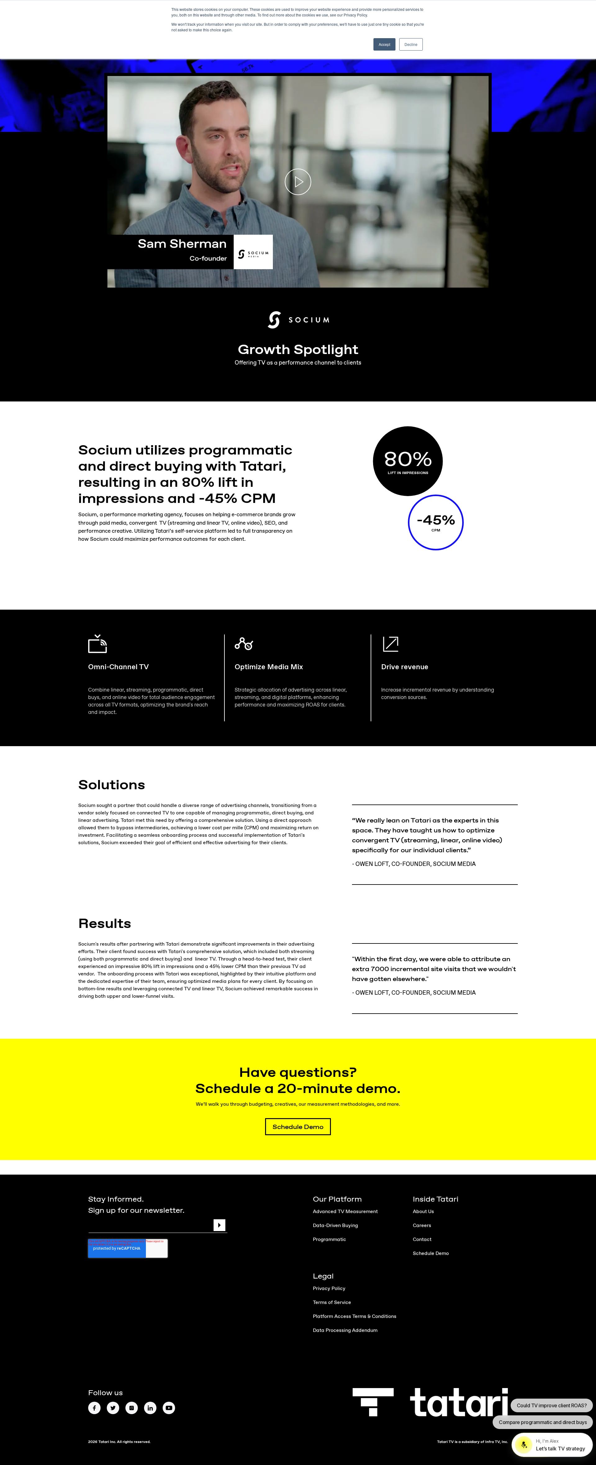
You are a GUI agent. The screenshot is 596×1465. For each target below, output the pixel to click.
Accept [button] (384, 44)
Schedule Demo (298, 1126)
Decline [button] (411, 44)
